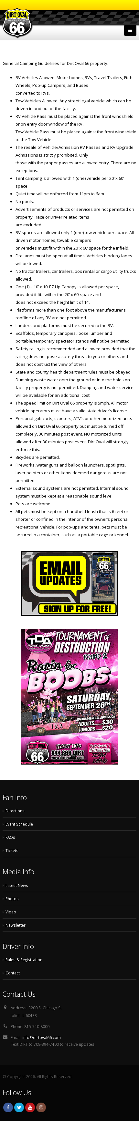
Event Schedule (19, 824)
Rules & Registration (23, 959)
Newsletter (15, 925)
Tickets (11, 850)
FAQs (10, 837)
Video (10, 911)
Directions (15, 810)
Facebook (8, 1107)
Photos (12, 898)
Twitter (19, 1107)
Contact (12, 972)
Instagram (41, 1107)
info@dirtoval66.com (41, 1037)
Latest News (16, 885)
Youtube (30, 1107)
